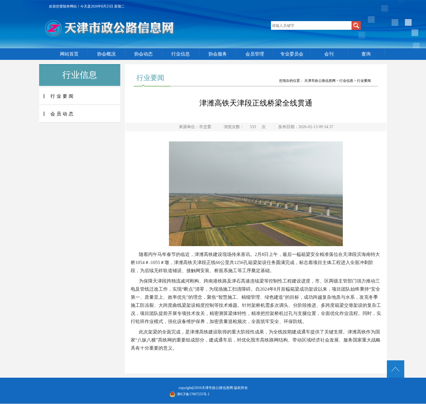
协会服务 (217, 53)
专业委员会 (291, 53)
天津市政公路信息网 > (321, 81)
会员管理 (254, 53)
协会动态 (143, 53)
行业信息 (180, 53)
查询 (366, 53)
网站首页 (69, 53)
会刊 (329, 53)
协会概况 (106, 53)
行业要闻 (364, 81)
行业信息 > (348, 81)
